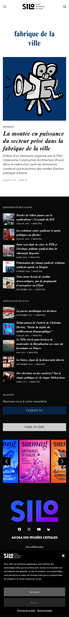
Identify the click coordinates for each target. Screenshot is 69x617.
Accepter (35, 592)
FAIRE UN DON (34, 427)
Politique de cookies (26, 610)
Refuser (34, 602)
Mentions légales (44, 610)
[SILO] (34, 7)
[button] (63, 556)
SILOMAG (8, 126)
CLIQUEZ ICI (34, 410)
